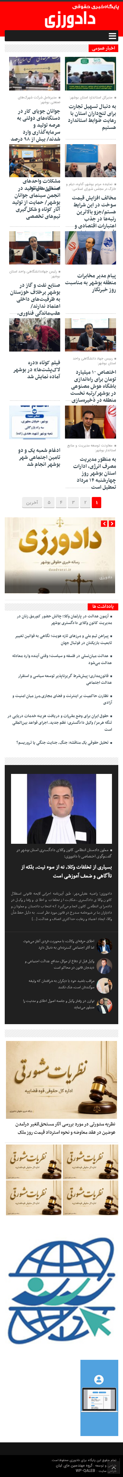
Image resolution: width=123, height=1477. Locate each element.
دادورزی (105, 577)
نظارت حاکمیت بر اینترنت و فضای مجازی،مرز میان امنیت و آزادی (62, 699)
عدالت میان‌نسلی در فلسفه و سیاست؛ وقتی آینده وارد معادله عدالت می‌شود (62, 659)
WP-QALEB (86, 1471)
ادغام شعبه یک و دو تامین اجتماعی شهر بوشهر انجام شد (39, 457)
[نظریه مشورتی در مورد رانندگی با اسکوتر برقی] (90, 1197)
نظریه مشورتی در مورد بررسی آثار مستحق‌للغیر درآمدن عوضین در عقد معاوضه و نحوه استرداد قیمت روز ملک (65, 1128)
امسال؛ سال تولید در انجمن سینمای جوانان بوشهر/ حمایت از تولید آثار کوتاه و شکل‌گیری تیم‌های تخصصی (36, 202)
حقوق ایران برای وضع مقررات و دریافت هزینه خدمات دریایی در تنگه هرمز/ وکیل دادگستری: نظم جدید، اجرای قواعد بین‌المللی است (59, 723)
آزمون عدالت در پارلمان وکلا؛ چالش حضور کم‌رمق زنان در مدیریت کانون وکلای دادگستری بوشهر (64, 620)
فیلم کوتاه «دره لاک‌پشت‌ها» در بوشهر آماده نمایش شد (36, 370)
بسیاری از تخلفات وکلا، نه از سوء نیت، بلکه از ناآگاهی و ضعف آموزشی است (66, 872)
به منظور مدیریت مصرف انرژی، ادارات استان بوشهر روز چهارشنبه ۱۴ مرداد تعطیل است (94, 473)
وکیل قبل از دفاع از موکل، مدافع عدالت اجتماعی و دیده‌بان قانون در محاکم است (59, 964)
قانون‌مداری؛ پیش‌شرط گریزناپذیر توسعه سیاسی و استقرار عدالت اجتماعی (65, 679)
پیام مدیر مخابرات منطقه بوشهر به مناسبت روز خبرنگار (90, 283)
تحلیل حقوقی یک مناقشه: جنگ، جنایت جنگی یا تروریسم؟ (62, 742)
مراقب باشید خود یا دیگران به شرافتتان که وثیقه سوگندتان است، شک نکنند (61, 984)
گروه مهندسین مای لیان (74, 1465)
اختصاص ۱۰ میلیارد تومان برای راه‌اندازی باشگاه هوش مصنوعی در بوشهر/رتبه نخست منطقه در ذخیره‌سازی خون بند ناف (93, 390)
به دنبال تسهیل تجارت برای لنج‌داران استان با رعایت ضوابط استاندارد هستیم (92, 117)
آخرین (32, 502)
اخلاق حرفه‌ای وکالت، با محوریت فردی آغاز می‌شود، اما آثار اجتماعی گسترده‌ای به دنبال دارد (58, 944)
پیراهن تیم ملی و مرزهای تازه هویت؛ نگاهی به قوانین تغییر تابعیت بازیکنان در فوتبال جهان (63, 639)
